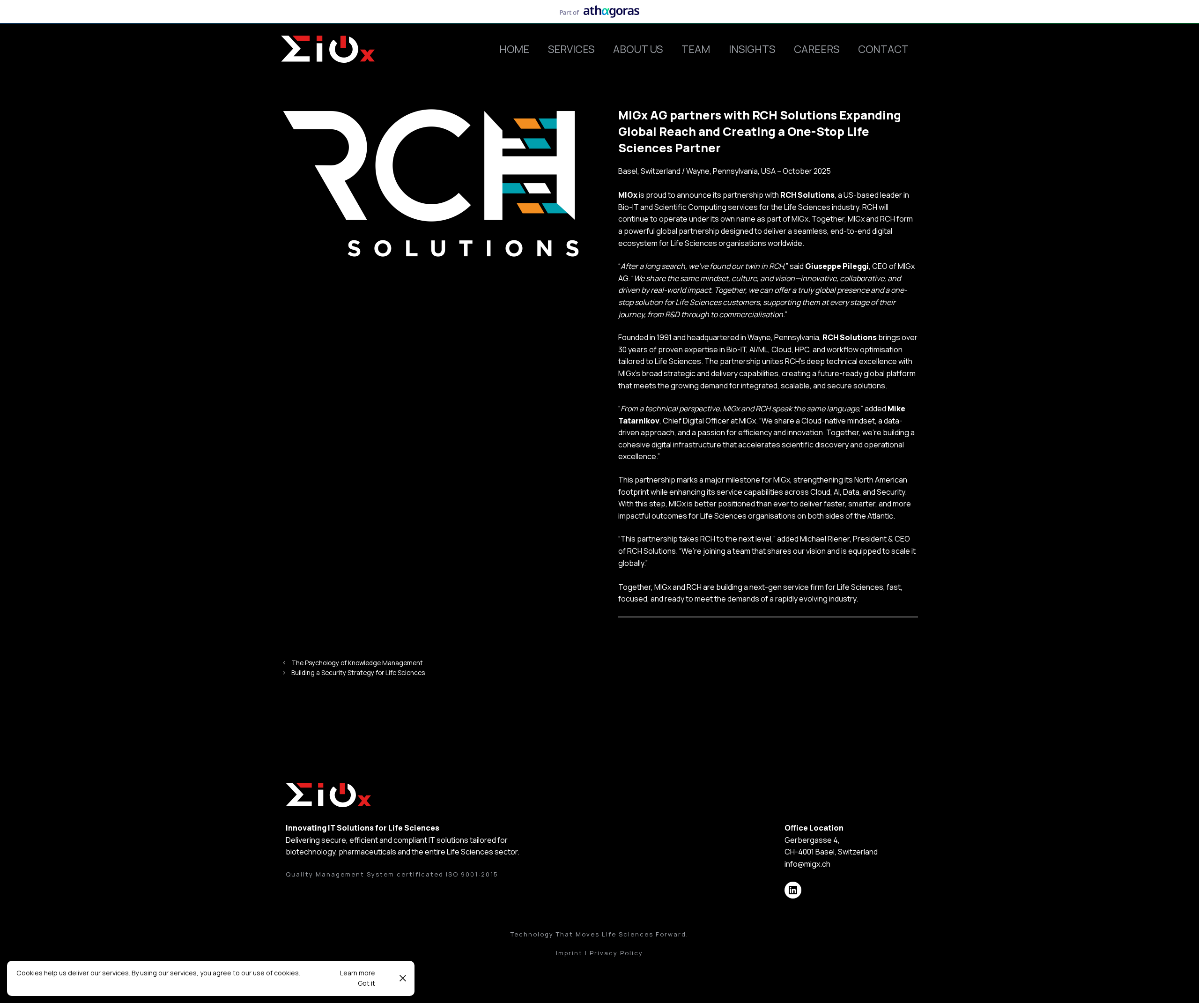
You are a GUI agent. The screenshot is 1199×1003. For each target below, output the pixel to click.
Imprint (569, 953)
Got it (366, 983)
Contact (883, 49)
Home (514, 49)
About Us (638, 49)
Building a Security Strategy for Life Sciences (358, 673)
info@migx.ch (807, 864)
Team (695, 49)
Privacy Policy (616, 953)
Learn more (357, 972)
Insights (752, 49)
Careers (816, 49)
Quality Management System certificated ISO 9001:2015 (392, 874)
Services (571, 49)
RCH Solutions (807, 195)
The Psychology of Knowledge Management (357, 663)
